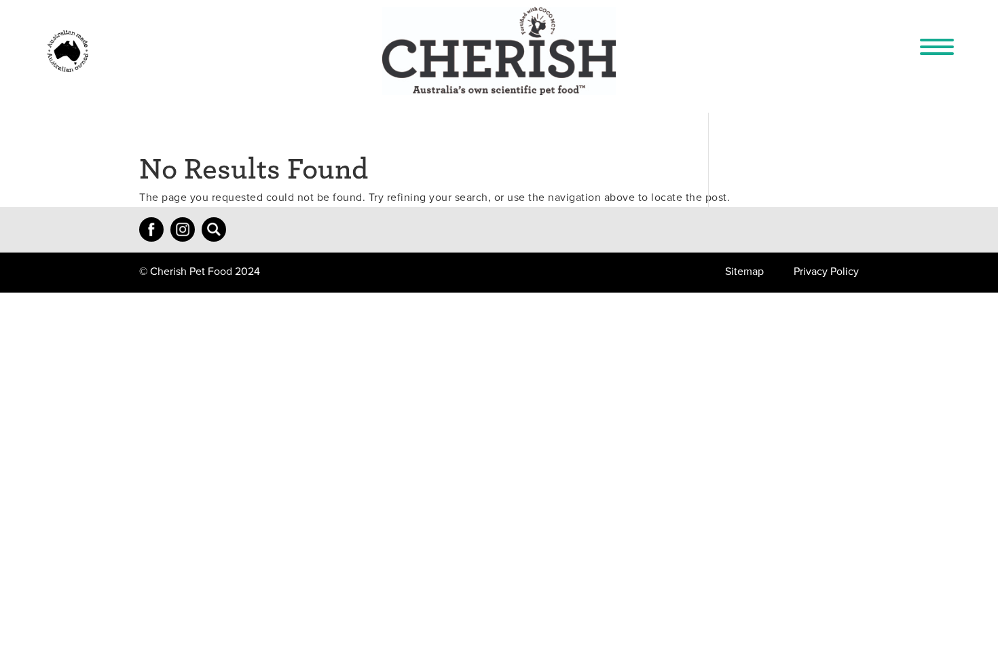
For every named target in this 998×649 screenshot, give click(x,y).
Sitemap (744, 271)
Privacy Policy (826, 271)
